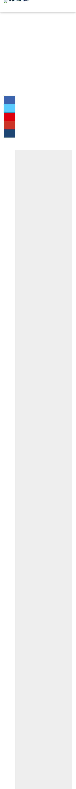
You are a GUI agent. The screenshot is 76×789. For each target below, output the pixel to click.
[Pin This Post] (9, 117)
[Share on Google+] (9, 125)
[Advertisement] (38, 54)
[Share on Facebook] (9, 100)
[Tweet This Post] (9, 108)
